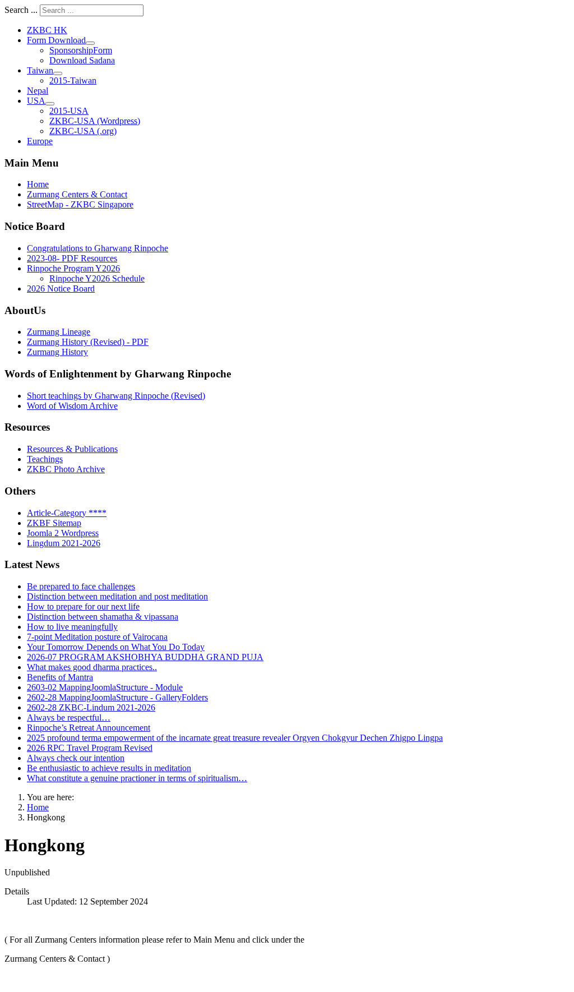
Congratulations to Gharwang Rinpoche (97, 248)
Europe (40, 141)
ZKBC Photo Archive (66, 469)
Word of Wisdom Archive (72, 405)
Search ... (21, 10)
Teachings (45, 459)
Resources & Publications (72, 449)
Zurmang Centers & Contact (77, 194)
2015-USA (69, 111)
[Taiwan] (57, 73)
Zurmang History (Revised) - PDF (88, 342)
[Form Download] (90, 43)
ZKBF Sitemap (54, 523)
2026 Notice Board (61, 288)
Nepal (37, 90)
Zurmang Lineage (58, 331)
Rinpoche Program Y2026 (73, 268)
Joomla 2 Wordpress (63, 533)
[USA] (49, 103)
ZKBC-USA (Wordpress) (94, 121)
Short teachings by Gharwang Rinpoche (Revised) (116, 395)
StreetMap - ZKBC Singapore (80, 204)
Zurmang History (57, 352)
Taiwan (40, 70)
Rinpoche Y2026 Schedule (97, 278)
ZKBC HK (47, 30)
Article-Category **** (67, 513)
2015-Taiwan (72, 80)
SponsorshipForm (80, 50)
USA (36, 100)
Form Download (56, 40)
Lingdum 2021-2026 (63, 543)
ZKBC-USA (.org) (83, 131)
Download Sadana (82, 60)
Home (38, 184)
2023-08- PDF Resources (72, 258)
